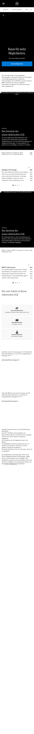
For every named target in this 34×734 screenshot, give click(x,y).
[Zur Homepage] (17, 4)
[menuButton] (3, 3)
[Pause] (3, 15)
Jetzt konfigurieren (17, 64)
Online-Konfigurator (11, 464)
